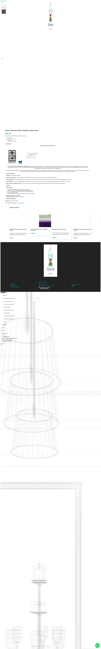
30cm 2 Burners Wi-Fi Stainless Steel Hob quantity (15, 135)
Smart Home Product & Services (9, 298)
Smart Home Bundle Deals (9, 315)
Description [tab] (9, 137)
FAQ (4, 327)
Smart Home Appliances (9, 318)
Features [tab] (9, 139)
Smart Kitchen (7, 313)
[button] (2, 3)
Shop (5, 321)
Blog (4, 330)
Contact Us (5, 333)
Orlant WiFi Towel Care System (59, 229)
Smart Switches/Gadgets (9, 310)
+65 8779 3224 (43, 282)
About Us (5, 295)
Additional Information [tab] (12, 141)
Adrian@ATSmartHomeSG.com (47, 285)
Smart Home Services (8, 301)
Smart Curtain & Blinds (9, 304)
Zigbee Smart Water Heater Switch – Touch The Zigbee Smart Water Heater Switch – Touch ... (82, 235)
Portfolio (4, 324)
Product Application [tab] (11, 138)
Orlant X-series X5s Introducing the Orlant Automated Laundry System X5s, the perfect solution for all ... (18, 235)
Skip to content (3, 0)
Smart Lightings (7, 307)
